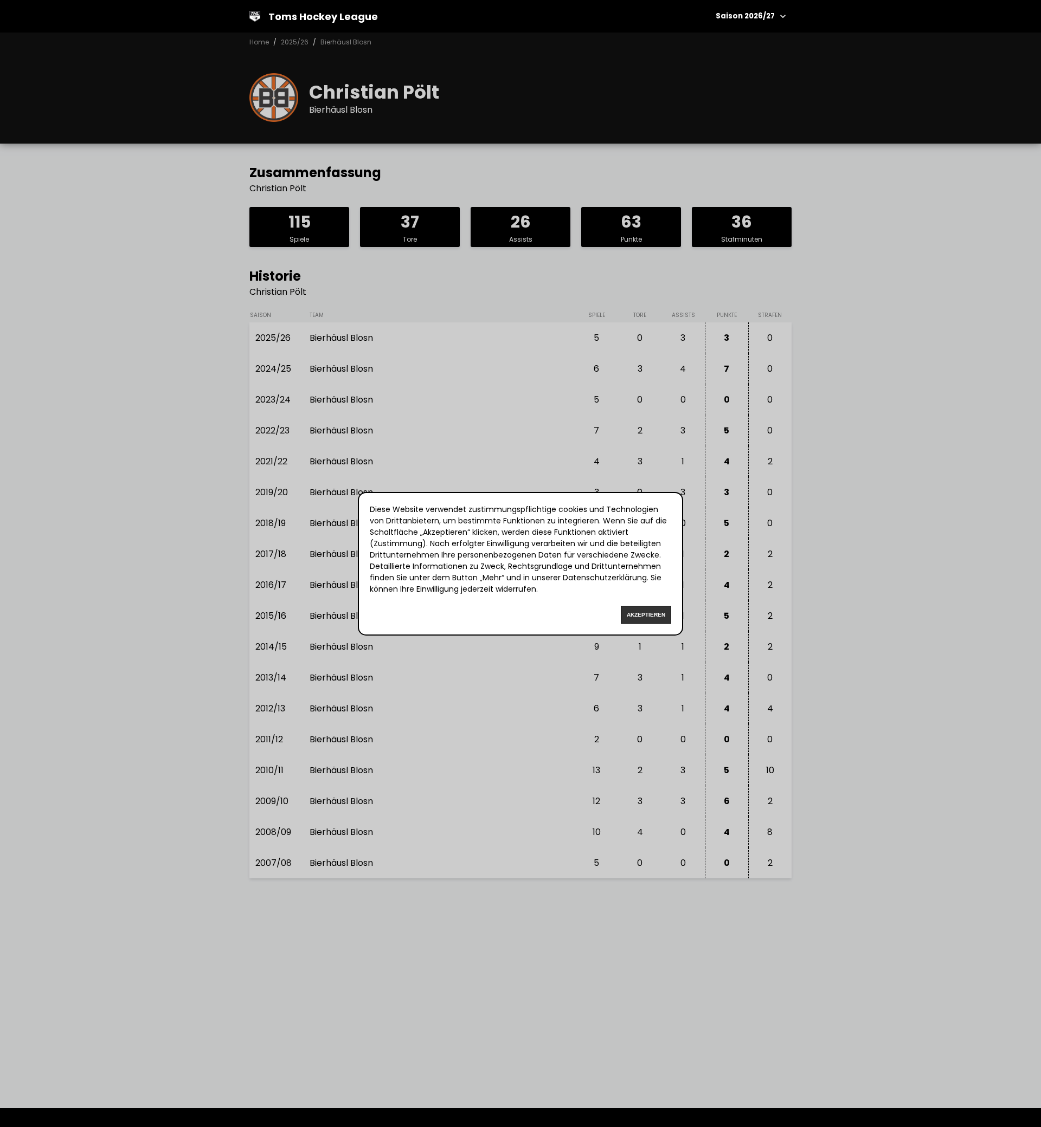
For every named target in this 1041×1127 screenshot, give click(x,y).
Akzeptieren (646, 615)
